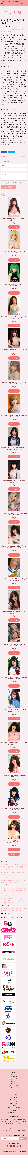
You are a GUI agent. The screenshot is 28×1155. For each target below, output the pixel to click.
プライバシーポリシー (14, 1101)
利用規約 (14, 1105)
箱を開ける (19, 29)
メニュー (5, 4)
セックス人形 (14, 1079)
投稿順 (5, 157)
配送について (14, 1110)
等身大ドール (14, 1081)
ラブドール (12, 109)
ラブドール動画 (14, 1087)
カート (25, 4)
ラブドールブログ (14, 1083)
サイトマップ (14, 1090)
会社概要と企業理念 (14, 1103)
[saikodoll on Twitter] (7, 1146)
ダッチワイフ (14, 1076)
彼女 (8, 29)
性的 (13, 29)
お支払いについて (14, 1099)
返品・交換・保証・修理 (14, 1108)
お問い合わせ (14, 1097)
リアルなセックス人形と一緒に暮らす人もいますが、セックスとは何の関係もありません (13, 891)
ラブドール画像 (14, 1085)
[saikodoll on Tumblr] (17, 1146)
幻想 (4, 29)
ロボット (23, 27)
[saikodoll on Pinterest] (14, 1146)
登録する (23, 1139)
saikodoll (13, 1151)
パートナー (15, 27)
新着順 (23, 157)
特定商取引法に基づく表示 (14, 1112)
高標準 (9, 31)
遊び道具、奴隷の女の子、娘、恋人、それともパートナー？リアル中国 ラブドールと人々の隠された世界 (14, 901)
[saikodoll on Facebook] (11, 1146)
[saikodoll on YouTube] (20, 1146)
